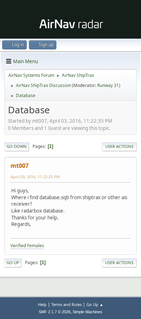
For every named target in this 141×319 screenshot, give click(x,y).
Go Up (13, 262)
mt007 (19, 166)
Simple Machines (87, 312)
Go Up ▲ (94, 304)
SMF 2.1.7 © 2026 (54, 312)
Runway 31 (108, 85)
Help (42, 304)
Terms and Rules (66, 304)
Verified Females (27, 245)
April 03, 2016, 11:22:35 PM (35, 176)
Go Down (17, 146)
